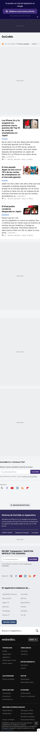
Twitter (2, 487)
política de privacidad (30, 476)
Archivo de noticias (21, 505)
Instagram (17, 487)
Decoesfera (6, 696)
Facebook (7, 487)
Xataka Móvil (6, 654)
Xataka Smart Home (9, 660)
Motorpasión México (28, 719)
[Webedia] (9, 641)
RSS (22, 487)
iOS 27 (34, 44)
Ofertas (23, 607)
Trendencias (6, 693)
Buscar (37, 631)
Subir (31, 640)
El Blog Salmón (26, 693)
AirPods (23, 598)
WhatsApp (6, 611)
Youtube (12, 487)
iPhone (5, 139)
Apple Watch (25, 602)
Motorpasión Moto (27, 682)
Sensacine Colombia (28, 716)
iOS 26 (23, 615)
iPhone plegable (23, 44)
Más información (7, 730)
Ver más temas (9, 622)
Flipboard (27, 487)
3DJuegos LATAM (27, 710)
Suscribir (35, 472)
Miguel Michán (14, 159)
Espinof (23, 668)
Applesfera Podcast (22, 532)
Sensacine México (27, 713)
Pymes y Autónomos (28, 696)
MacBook (24, 611)
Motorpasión (25, 679)
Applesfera (6, 657)
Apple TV (5, 602)
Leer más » (11, 157)
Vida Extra (24, 654)
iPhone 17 (5, 615)
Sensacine (24, 665)
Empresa (5, 215)
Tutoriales (34, 532)
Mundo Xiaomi (7, 663)
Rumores (5, 607)
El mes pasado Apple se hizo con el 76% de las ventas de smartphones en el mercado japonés (11, 172)
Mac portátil (6, 598)
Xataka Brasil (6, 713)
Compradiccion (7, 699)
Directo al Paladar (8, 679)
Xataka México (7, 710)
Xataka (4, 651)
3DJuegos (24, 651)
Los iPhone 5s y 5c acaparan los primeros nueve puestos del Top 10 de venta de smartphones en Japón (11, 128)
